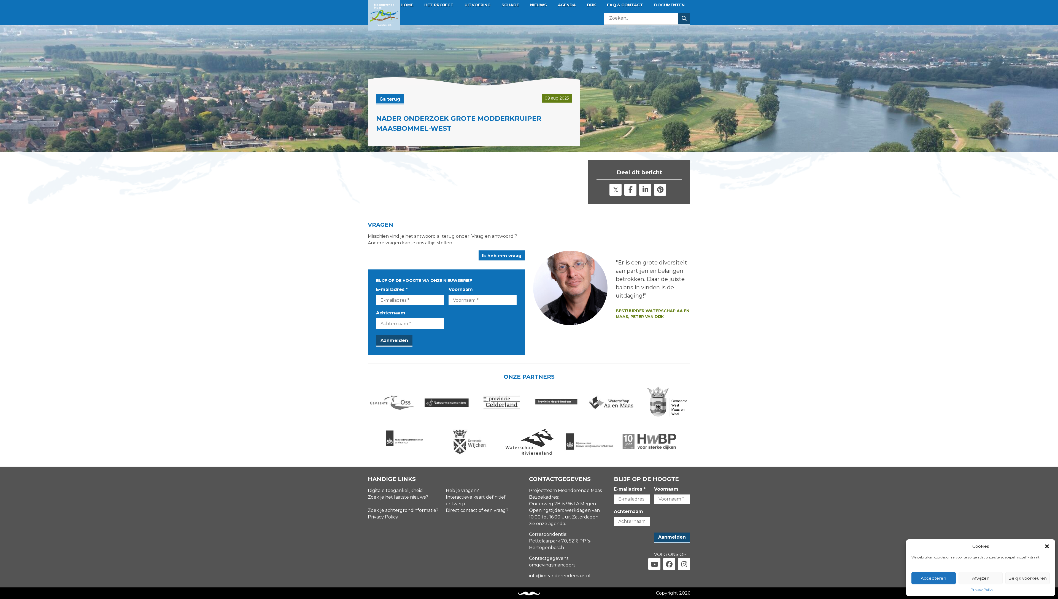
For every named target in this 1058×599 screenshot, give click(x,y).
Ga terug (389, 99)
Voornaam (461, 289)
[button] (1047, 546)
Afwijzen (980, 578)
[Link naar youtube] (654, 564)
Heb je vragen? (462, 490)
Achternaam (390, 312)
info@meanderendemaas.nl (559, 575)
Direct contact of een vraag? (477, 510)
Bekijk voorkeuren (1027, 578)
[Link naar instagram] (684, 564)
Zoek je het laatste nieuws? (398, 497)
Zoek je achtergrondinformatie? (403, 510)
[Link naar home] (384, 15)
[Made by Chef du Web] (529, 594)
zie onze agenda (547, 523)
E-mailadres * (392, 289)
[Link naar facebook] (669, 564)
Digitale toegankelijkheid (395, 490)
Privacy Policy (982, 589)
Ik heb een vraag (502, 255)
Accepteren (933, 578)
